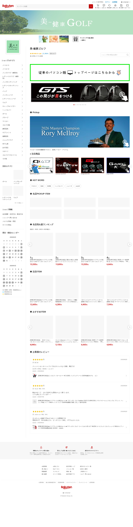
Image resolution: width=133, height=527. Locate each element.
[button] (126, 2)
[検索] (91, 6)
